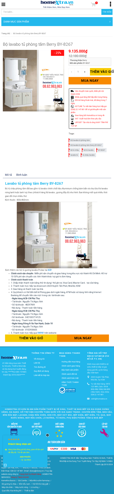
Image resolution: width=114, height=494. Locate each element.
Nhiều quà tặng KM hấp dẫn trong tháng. (91, 97)
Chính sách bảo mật (70, 378)
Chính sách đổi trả (69, 374)
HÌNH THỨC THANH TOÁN (70, 383)
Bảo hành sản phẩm (70, 370)
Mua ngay (90, 81)
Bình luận (21, 174)
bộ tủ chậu (75, 150)
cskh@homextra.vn (99, 399)
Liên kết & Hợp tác (42, 375)
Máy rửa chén (7, 487)
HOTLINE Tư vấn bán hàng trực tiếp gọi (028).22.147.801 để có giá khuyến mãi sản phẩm (89, 109)
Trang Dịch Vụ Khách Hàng (30, 474)
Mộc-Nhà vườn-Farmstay (40, 481)
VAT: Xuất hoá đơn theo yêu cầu (88, 119)
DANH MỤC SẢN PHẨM (16, 21)
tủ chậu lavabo (89, 155)
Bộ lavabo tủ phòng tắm (80, 140)
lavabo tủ (74, 155)
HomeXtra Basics (8, 481)
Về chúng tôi (39, 359)
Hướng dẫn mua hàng (71, 362)
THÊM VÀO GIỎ (100, 72)
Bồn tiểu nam (24, 484)
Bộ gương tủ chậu (9, 484)
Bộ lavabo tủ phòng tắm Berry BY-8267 (86, 145)
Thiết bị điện (29, 491)
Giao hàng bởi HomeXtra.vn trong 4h (89, 115)
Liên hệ (37, 363)
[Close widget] (47, 435)
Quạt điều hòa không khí (12, 491)
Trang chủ (5, 33)
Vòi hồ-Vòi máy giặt (40, 484)
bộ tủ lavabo (89, 150)
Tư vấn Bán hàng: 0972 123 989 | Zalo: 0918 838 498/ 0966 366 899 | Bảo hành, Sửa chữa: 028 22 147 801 (100, 389)
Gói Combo (22, 481)
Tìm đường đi (40, 367)
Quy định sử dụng (41, 371)
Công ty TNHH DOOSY (20, 477)
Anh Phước (25, 457)
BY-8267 (101, 150)
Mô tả (8, 174)
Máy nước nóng (21, 487)
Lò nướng (34, 487)
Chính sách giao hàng (71, 366)
